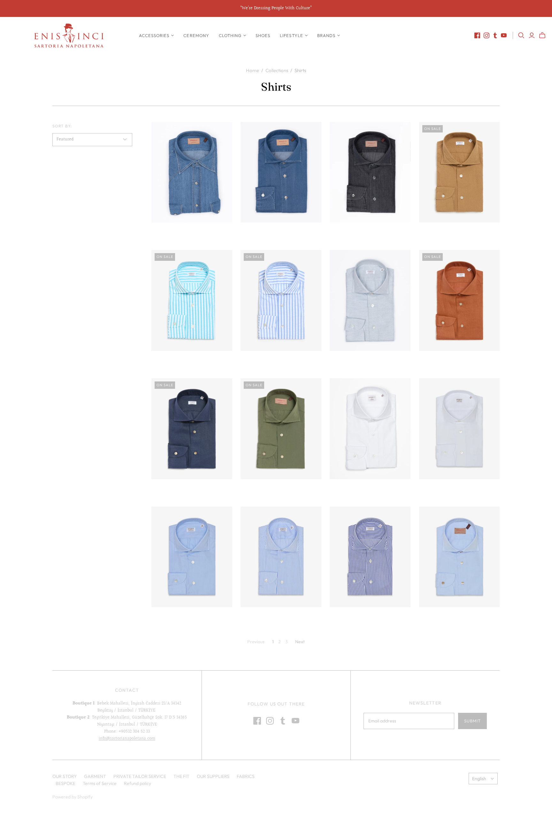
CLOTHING (230, 35)
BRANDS (326, 35)
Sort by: (62, 126)
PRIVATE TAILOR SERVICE (139, 776)
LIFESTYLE (291, 35)
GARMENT (95, 776)
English (479, 778)
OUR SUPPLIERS (213, 776)
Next (300, 641)
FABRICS (246, 776)
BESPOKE (65, 783)
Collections (276, 70)
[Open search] (521, 35)
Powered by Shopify (72, 797)
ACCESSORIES (154, 35)
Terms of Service (100, 783)
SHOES (263, 35)
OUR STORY (64, 776)
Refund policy (137, 783)
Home (252, 70)
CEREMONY (196, 35)
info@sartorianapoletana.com (127, 738)
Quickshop (170, 233)
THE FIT (181, 776)
